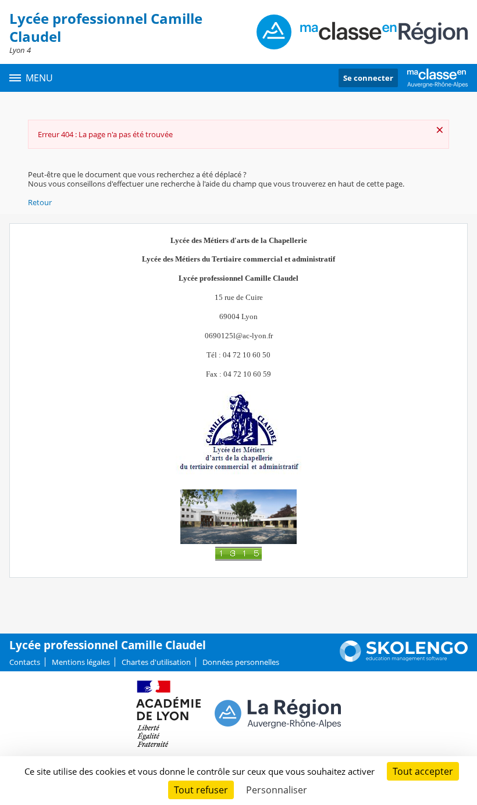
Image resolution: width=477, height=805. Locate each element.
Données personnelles (240, 662)
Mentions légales (81, 662)
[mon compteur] (238, 553)
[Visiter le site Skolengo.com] (404, 659)
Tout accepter (423, 771)
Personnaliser (276, 789)
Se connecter (368, 78)
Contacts (24, 662)
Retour (40, 202)
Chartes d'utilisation (156, 662)
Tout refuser (201, 789)
